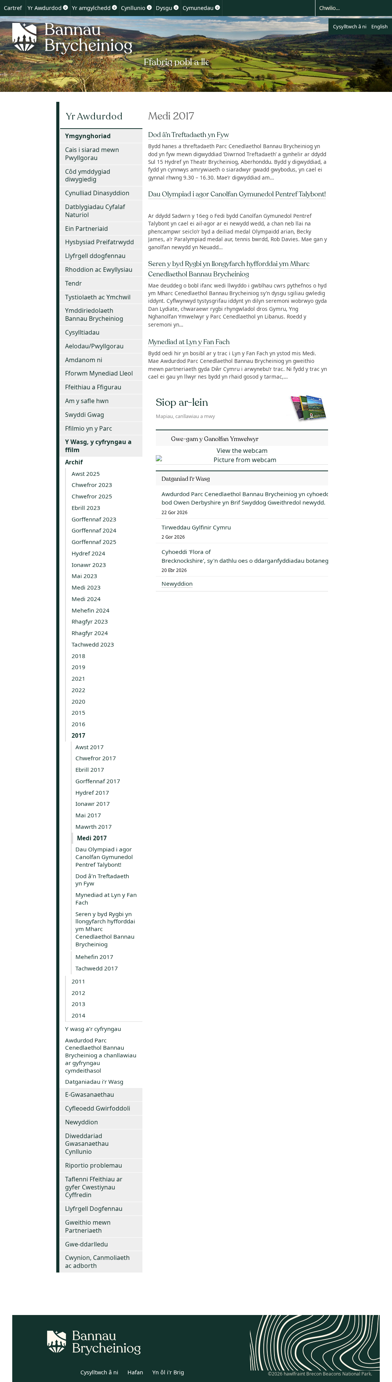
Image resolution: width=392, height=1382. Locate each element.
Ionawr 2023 (89, 564)
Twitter (51, 1373)
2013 (78, 1004)
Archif (74, 462)
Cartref (13, 7)
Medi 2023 (86, 587)
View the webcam (242, 450)
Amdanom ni (83, 360)
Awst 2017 (89, 747)
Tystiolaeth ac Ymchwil (98, 297)
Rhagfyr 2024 (90, 633)
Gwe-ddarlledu (86, 1244)
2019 (78, 667)
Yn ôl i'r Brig (168, 1372)
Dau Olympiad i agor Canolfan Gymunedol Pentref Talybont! (237, 194)
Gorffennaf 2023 (94, 519)
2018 (78, 656)
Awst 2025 (86, 473)
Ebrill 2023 (86, 507)
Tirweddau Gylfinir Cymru (196, 527)
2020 (78, 701)
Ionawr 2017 (92, 803)
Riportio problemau (93, 1165)
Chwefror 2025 (92, 496)
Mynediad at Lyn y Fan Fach (189, 341)
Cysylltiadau (82, 332)
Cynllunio (133, 7)
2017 (78, 735)
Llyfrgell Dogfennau (93, 1208)
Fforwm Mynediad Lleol (99, 373)
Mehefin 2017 (94, 957)
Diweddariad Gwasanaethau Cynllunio (87, 1144)
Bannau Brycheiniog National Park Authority (108, 43)
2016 (78, 724)
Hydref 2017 (92, 792)
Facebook (68, 1373)
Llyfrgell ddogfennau (95, 256)
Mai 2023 (84, 576)
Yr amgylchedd (91, 7)
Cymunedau (198, 7)
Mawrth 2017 (93, 826)
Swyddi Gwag (84, 414)
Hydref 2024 (88, 553)
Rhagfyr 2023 (90, 621)
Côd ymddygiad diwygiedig (87, 175)
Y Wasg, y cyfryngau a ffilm (98, 446)
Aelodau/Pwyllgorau (94, 346)
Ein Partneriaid (86, 228)
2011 (78, 981)
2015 (78, 712)
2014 (78, 1015)
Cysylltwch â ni (349, 26)
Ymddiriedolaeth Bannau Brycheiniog (94, 314)
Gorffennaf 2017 (97, 781)
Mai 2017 (88, 815)
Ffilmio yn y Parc (88, 428)
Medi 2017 (92, 838)
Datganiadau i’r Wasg (94, 1081)
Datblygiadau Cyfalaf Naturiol (95, 211)
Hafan (135, 1372)
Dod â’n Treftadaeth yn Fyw (188, 134)
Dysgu (164, 7)
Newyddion (81, 1122)
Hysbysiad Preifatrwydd (99, 242)
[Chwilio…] (346, 7)
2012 (78, 992)
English (379, 26)
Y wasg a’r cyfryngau (93, 1028)
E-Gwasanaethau (89, 1094)
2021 (78, 678)
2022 (78, 690)
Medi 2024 (86, 599)
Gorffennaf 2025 (94, 542)
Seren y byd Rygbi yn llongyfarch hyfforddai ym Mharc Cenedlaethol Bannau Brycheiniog (105, 929)
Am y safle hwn (87, 401)
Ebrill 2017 (89, 769)
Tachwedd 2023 (93, 644)
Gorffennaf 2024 (94, 530)
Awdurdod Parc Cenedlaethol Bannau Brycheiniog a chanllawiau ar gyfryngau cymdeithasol (100, 1055)
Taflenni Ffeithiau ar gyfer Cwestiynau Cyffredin (93, 1187)
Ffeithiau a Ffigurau (93, 387)
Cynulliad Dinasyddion (97, 193)
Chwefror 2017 (95, 758)
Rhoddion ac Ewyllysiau (98, 269)
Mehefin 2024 (90, 610)
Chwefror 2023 (92, 484)
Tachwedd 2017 (96, 968)
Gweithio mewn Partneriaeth (88, 1226)
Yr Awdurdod (45, 7)
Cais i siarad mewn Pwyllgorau (92, 153)
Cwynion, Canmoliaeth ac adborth (97, 1261)
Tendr (73, 283)
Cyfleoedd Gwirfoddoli (97, 1108)
